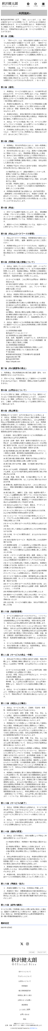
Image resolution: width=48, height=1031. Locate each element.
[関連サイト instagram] (27, 944)
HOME (31, 952)
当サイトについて (25, 971)
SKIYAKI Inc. (34, 1028)
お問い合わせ (24, 1014)
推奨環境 (25, 1005)
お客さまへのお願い (25, 1000)
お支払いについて (25, 981)
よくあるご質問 (24, 1009)
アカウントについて (25, 976)
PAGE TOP (42, 952)
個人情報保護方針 (25, 990)
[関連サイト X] (22, 944)
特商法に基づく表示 (25, 995)
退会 (24, 1019)
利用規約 (25, 986)
